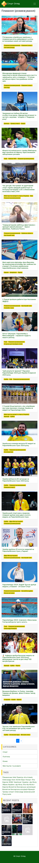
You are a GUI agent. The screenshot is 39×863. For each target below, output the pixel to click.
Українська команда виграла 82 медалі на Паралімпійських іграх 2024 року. (18, 444)
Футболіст (30, 785)
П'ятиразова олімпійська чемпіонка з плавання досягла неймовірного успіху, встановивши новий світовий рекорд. (17, 39)
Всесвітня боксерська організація (22, 787)
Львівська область (27, 233)
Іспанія (13, 699)
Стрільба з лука (9, 308)
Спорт (5, 752)
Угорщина (7, 699)
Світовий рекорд (9, 47)
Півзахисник (7, 777)
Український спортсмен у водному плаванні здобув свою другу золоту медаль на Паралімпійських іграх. (16, 515)
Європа (6, 272)
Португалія (6, 794)
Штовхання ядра (14, 734)
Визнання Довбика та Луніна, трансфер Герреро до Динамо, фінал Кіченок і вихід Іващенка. (18, 693)
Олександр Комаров (10, 628)
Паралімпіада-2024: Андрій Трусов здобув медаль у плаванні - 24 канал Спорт (19, 586)
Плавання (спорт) (26, 45)
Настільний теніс (9, 235)
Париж (20, 272)
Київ (31, 196)
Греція (23, 123)
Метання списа (25, 734)
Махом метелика (9, 593)
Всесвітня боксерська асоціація (15, 789)
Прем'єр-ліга (21, 777)
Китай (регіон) (8, 452)
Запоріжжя (13, 272)
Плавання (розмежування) (12, 45)
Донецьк (6, 123)
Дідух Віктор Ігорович (16, 521)
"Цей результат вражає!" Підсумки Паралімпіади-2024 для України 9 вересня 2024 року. (19, 373)
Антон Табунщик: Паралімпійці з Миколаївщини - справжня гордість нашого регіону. (16, 335)
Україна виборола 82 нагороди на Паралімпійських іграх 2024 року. (15, 480)
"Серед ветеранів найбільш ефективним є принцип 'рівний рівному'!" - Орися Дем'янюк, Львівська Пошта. (18, 227)
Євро (23, 780)
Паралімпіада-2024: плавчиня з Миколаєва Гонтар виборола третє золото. (19, 621)
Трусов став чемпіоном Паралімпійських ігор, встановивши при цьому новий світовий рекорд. (18, 728)
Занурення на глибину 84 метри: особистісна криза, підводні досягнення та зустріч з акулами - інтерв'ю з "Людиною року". (19, 116)
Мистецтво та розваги (12, 766)
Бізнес (5, 761)
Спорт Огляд (13, 3)
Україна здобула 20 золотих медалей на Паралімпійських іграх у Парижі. (18, 550)
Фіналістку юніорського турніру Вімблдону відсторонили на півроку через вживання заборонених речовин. (19, 152)
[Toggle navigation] (34, 4)
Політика (6, 757)
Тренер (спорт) (15, 123)
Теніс (5, 158)
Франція (6, 416)
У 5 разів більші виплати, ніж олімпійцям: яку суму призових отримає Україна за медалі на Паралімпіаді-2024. (18, 408)
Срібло (6, 379)
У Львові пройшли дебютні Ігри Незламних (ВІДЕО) (19, 300)
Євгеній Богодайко (27, 591)
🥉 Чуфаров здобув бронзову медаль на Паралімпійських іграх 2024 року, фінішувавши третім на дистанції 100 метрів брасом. (18, 658)
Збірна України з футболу (12, 785)
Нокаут (28, 780)
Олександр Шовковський (25, 792)
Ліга (24, 785)
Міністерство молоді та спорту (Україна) (16, 196)
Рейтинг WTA (12, 158)
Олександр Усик (8, 780)
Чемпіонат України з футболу (25, 782)
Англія (18, 780)
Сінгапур (7, 87)
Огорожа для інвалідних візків (13, 344)
